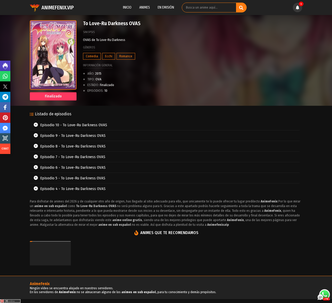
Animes (144, 7)
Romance (125, 56)
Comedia (92, 56)
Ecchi (108, 56)
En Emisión (166, 7)
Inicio (127, 7)
